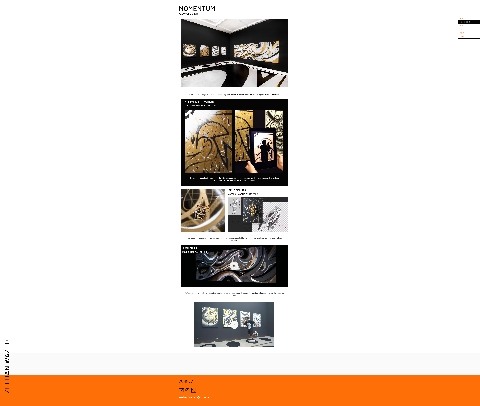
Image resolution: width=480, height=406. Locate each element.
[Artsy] (193, 390)
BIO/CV (463, 33)
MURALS (463, 26)
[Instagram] (187, 390)
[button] (234, 53)
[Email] (181, 390)
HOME (462, 18)
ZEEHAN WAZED (6, 366)
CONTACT (463, 36)
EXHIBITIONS (465, 22)
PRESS (463, 29)
